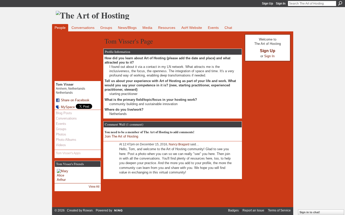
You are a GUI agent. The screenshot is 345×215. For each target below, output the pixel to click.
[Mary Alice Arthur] (63, 175)
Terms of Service (279, 210)
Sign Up (267, 3)
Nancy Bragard (179, 144)
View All (94, 186)
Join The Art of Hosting (121, 136)
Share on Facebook (75, 100)
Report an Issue (253, 210)
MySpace (68, 107)
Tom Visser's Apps (68, 153)
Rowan (88, 210)
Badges (233, 210)
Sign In (280, 3)
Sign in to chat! (310, 212)
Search (340, 3)
